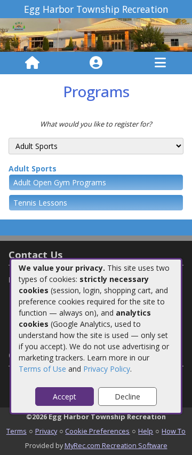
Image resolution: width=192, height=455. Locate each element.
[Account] (96, 63)
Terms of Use (42, 369)
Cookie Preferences (97, 431)
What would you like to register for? (96, 124)
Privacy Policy (106, 369)
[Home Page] (32, 63)
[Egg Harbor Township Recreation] (96, 34)
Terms (16, 431)
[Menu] (160, 63)
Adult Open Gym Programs (59, 182)
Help (145, 431)
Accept (64, 396)
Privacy (46, 431)
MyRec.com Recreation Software (116, 445)
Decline (127, 396)
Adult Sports (33, 168)
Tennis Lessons (40, 203)
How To (174, 431)
